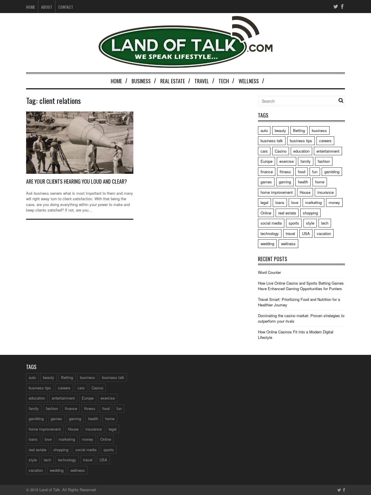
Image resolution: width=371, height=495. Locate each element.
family (306, 161)
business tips (301, 140)
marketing (313, 202)
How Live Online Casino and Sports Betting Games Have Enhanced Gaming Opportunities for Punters (301, 286)
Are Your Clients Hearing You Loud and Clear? (76, 181)
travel (290, 233)
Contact (65, 7)
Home (30, 7)
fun (314, 171)
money (334, 202)
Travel (201, 81)
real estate (287, 213)
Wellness (249, 81)
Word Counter (269, 272)
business (319, 130)
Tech (224, 81)
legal (264, 202)
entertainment (328, 151)
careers (325, 140)
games (266, 182)
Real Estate (172, 81)
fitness (285, 171)
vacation (324, 233)
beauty (280, 130)
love (294, 202)
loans (279, 202)
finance (267, 171)
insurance (325, 192)
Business (141, 81)
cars (264, 151)
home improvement (277, 192)
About (46, 7)
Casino (280, 151)
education (301, 151)
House (305, 192)
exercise (286, 161)
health (303, 182)
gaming (285, 182)
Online (266, 213)
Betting (299, 130)
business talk (272, 140)
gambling (331, 171)
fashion (324, 161)
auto (264, 130)
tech (324, 223)
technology (270, 233)
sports (294, 223)
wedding (267, 243)
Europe (266, 161)
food (301, 171)
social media (271, 223)
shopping (310, 213)
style (310, 223)
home (319, 182)
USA (306, 233)
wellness (288, 243)
